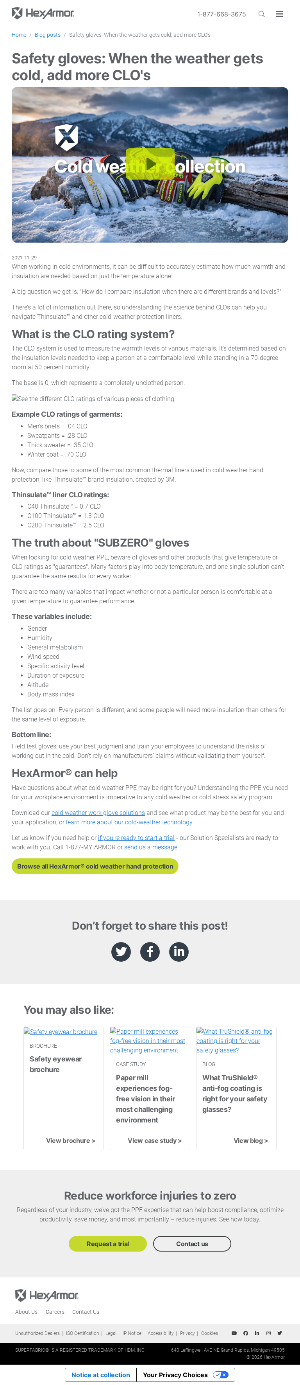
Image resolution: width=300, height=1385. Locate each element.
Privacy (187, 1333)
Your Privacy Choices (175, 1375)
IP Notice (132, 1333)
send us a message (150, 847)
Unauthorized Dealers (37, 1333)
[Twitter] (280, 1333)
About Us (26, 1312)
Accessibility (161, 1333)
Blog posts (48, 35)
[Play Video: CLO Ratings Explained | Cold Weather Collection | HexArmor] (150, 164)
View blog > (251, 1140)
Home (19, 35)
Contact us (192, 1244)
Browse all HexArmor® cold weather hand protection (95, 866)
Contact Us (85, 1312)
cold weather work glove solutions (98, 813)
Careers (55, 1312)
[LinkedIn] (257, 1333)
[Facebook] (246, 1333)
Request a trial (108, 1244)
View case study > (155, 1140)
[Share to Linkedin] (179, 952)
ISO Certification (82, 1333)
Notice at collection (100, 1375)
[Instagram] (268, 1333)
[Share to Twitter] (121, 952)
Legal (110, 1333)
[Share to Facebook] (150, 952)
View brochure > (71, 1140)
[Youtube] (234, 1333)
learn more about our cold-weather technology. (130, 822)
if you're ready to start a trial (136, 838)
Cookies (209, 1333)
